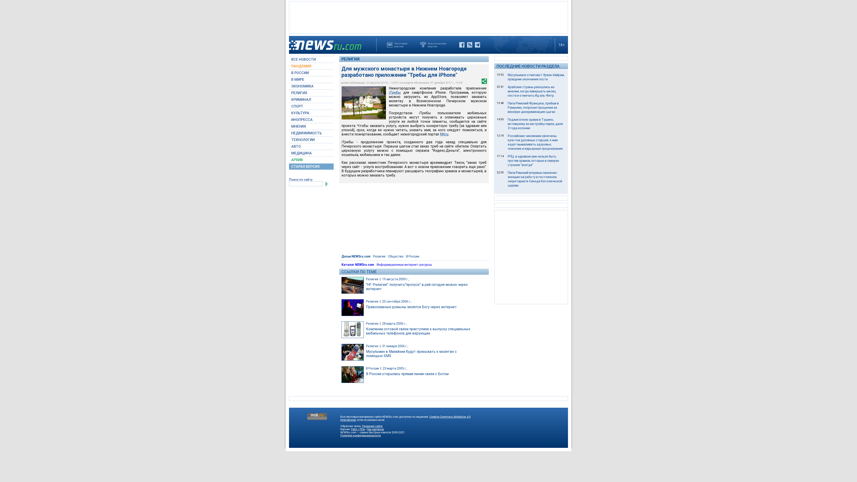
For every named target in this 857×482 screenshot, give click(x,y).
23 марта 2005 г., (395, 368)
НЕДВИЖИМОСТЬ (306, 133)
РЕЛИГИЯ (299, 93)
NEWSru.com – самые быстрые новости (365, 432)
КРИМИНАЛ (301, 100)
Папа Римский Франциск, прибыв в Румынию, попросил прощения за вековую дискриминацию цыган (533, 108)
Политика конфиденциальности (360, 435)
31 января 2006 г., (395, 346)
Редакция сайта (372, 426)
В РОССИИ (300, 73)
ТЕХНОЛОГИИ (303, 140)
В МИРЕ (297, 79)
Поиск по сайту (300, 179)
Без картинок (375, 429)
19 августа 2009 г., (395, 279)
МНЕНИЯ (298, 126)
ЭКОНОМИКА (302, 86)
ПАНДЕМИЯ (301, 66)
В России (412, 256)
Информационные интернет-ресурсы (404, 264)
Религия (350, 59)
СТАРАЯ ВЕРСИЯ (305, 166)
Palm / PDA (358, 429)
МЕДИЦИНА (301, 153)
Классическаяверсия (437, 45)
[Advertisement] (428, 17)
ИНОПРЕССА (302, 120)
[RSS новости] (469, 45)
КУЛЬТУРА (300, 113)
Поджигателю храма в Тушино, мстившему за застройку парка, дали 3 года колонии (535, 124)
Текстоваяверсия (400, 45)
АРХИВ (297, 160)
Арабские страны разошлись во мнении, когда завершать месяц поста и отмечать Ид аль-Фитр (532, 91)
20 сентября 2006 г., (397, 301)
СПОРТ (297, 106)
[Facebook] (461, 45)
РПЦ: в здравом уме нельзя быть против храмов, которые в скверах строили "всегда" (533, 161)
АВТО (296, 146)
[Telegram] (477, 45)
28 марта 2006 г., (394, 323)
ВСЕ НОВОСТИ (303, 59)
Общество (396, 256)
